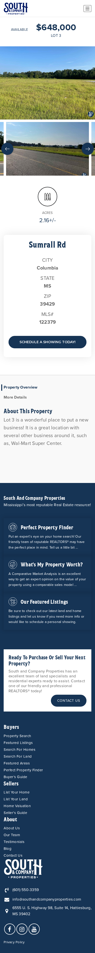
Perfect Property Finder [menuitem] (23, 770)
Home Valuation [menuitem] (17, 806)
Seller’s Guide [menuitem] (15, 813)
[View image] (47, 149)
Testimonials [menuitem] (14, 842)
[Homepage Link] (23, 868)
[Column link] (47, 536)
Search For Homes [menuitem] (19, 749)
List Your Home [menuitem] (16, 792)
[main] (47, 250)
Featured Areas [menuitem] (17, 763)
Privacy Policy (14, 942)
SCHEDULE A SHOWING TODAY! (47, 342)
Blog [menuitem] (7, 848)
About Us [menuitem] (12, 828)
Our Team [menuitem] (12, 835)
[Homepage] (16, 8)
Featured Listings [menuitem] (18, 743)
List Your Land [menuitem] (16, 799)
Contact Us (68, 701)
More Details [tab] (15, 397)
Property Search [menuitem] (17, 736)
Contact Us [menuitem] (13, 855)
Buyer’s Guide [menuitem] (15, 777)
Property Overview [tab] (20, 387)
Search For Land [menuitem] (18, 756)
